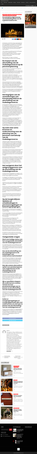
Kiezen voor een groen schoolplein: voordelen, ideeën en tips (17, 410)
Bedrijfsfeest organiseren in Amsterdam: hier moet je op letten (18, 382)
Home (2, 2)
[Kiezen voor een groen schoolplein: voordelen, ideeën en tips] (6, 413)
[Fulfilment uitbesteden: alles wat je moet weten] (6, 371)
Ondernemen (23, 2)
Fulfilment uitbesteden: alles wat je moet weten (17, 369)
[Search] (35, 8)
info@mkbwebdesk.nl (7, 436)
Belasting (14, 2)
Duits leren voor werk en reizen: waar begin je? (17, 396)
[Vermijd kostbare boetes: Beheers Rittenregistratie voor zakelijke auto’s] (14, 430)
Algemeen (9, 14)
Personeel (27, 2)
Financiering (18, 2)
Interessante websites (32, 2)
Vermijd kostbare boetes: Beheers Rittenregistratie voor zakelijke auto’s (20, 430)
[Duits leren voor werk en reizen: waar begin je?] (6, 399)
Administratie (5, 2)
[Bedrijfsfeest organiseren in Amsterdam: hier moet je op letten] (6, 385)
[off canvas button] (32, 8)
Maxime (15, 370)
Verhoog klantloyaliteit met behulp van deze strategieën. (20, 441)
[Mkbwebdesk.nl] (2, 8)
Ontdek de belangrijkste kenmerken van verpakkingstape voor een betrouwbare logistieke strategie (20, 436)
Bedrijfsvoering (10, 2)
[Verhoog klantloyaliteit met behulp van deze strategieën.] (14, 441)
